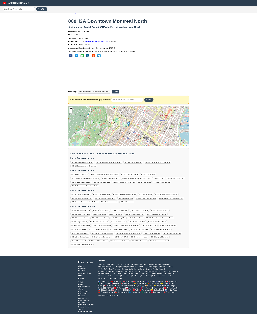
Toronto (119, 264)
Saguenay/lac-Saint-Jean (155, 269)
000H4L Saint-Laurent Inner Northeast (128, 233)
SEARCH (41, 9)
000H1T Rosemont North (168, 225)
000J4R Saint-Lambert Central (156, 214)
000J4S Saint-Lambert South (99, 222)
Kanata (148, 276)
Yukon (80, 309)
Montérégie (111, 264)
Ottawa (116, 267)
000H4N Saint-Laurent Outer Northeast (126, 225)
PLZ (136, 290)
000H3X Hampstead (115, 214)
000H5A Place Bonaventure (133, 162)
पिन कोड (149, 286)
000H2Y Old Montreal (148, 174)
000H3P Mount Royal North (139, 210)
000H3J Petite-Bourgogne (110, 178)
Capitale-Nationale (154, 264)
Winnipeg (142, 264)
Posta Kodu (121, 288)
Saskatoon (117, 269)
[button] (128, 124)
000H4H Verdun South (136, 218)
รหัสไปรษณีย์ (128, 286)
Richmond (174, 271)
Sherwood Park (165, 276)
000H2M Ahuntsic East (149, 225)
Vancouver (102, 264)
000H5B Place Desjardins (79, 174)
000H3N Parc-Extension (119, 210)
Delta (110, 276)
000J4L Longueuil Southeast (159, 237)
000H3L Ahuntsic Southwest (101, 237)
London (123, 267)
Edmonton (127, 264)
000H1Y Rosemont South (109, 202)
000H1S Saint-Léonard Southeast (102, 233)
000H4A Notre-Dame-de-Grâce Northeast (84, 202)
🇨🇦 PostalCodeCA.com (16, 3)
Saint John (120, 271)
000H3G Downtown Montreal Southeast (108, 162)
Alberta (80, 289)
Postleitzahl (117, 281)
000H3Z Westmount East (102, 182)
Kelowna (155, 276)
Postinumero (158, 288)
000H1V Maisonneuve (118, 222)
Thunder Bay (127, 273)
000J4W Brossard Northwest (139, 229)
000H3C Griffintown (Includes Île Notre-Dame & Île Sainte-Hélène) (143, 178)
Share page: (72, 92)
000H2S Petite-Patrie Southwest (81, 198)
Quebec (81, 284)
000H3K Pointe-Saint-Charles (80, 194)
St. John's (116, 276)
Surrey (141, 271)
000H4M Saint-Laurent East (172, 233)
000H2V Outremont (144, 182)
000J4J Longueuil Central (152, 233)
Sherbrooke (154, 273)
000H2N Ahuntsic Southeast (102, 225)
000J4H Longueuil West (79, 222)
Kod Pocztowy (133, 288)
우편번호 (110, 288)
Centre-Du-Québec (105, 269)
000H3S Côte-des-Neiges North (105, 198)
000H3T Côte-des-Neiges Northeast (124, 194)
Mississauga (166, 264)
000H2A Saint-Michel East (137, 222)
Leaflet (186, 145)
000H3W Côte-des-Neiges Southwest (171, 198)
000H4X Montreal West (78, 229)
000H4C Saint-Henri (145, 194)
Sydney (141, 276)
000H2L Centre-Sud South (175, 178)
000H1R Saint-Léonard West (98, 241)
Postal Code (139, 281)
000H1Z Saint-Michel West (97, 229)
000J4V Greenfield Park (120, 237)
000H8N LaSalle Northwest (118, 229)
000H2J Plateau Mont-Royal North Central (84, 186)
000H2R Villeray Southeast (159, 210)
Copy (116, 92)
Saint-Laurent (126, 276)
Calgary (135, 264)
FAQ (80, 275)
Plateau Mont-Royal (115, 278)
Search (148, 100)
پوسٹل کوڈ (140, 286)
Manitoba (81, 296)
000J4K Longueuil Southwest (134, 214)
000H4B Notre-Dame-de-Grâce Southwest (159, 218)
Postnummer (136, 292)
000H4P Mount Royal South (157, 222)
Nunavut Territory (84, 307)
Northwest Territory (85, 311)
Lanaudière (151, 267)
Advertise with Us (84, 273)
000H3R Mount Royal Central (80, 214)
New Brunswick (83, 291)
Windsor (169, 267)
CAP (118, 286)
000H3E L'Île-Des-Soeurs (101, 210)
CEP (165, 283)
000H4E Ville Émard (99, 214)
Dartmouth (103, 273)
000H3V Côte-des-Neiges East (81, 182)
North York (141, 267)
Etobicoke (132, 269)
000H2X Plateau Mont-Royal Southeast (157, 162)
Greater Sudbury (131, 271)
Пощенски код (122, 292)
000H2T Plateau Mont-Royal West (124, 182)
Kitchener (141, 269)
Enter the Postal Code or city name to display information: (90, 100)
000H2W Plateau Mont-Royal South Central (85, 178)
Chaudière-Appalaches (106, 271)
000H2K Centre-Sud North (101, 194)
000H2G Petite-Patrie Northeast (146, 198)
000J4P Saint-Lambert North (80, 210)
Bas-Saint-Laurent (114, 273)
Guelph (135, 276)
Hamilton (109, 267)
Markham (171, 273)
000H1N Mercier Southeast (80, 237)
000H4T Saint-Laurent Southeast (81, 244)
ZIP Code (118, 290)
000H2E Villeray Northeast (79, 218)
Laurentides (160, 267)
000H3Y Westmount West (162, 182)
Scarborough (131, 267)
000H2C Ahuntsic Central (139, 237)
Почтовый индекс (107, 292)
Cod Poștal (146, 288)
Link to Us (81, 271)
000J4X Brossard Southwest (119, 241)
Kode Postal (105, 281)
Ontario (81, 282)
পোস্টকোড (147, 292)
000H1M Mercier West (78, 241)
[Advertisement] (128, 74)
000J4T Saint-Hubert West (79, 233)
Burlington (145, 273)
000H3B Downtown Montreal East (97, 41)
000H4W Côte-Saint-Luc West (160, 229)
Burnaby (163, 273)
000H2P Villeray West (118, 218)
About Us (81, 266)
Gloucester (102, 278)
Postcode (128, 281)
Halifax (147, 271)
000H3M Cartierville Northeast (159, 241)
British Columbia (84, 286)
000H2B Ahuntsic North (139, 241)
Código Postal (127, 283)
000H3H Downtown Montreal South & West (104, 174)
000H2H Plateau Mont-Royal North (166, 194)
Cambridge (102, 276)
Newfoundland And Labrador (85, 301)
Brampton (154, 271)
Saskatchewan (83, 298)
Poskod (116, 283)
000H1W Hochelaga (126, 202)
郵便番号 (128, 290)
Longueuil (136, 273)
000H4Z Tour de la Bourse (129, 174)
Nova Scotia (82, 293)
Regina (125, 269)
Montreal (101, 267)
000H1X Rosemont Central (100, 218)
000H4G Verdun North (125, 198)
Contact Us (82, 268)
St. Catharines (164, 271)
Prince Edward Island (86, 304)
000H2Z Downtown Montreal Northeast (83, 166)
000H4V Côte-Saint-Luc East (80, 225)
